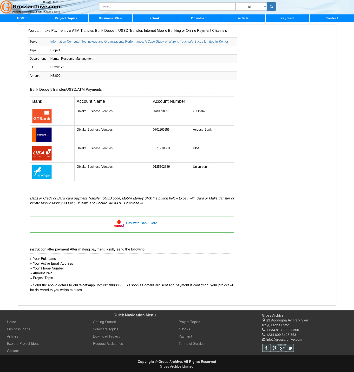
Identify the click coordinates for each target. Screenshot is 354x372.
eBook (155, 18)
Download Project (106, 336)
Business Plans (18, 329)
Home (11, 321)
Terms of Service (191, 343)
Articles (12, 336)
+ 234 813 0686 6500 (282, 329)
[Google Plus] (282, 348)
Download (199, 18)
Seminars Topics (105, 329)
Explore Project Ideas (23, 343)
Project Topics (66, 18)
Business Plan (110, 18)
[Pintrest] (274, 348)
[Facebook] (266, 348)
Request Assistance (108, 343)
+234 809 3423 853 (280, 334)
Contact (332, 18)
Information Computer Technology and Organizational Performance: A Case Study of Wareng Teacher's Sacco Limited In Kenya (139, 41)
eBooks (184, 329)
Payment (288, 18)
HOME (22, 18)
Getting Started (104, 321)
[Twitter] (290, 348)
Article (243, 18)
